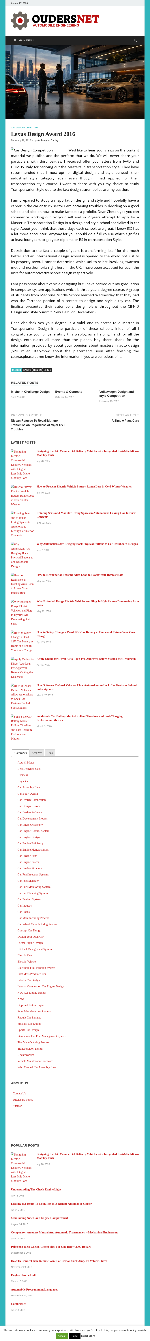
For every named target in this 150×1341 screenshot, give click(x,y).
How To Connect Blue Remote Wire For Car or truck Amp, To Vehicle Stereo (59, 1261)
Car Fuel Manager (28, 880)
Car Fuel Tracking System (33, 893)
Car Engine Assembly (30, 824)
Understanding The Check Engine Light (36, 1189)
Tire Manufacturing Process (33, 1042)
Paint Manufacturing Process (34, 1011)
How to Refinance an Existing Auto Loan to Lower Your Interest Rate (80, 574)
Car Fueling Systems (30, 899)
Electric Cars (25, 955)
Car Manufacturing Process (33, 918)
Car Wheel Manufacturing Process (37, 924)
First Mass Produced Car (32, 974)
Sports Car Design (28, 1029)
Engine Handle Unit (23, 1275)
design (37, 370)
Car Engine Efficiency (30, 843)
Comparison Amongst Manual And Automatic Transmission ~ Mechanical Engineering (64, 1232)
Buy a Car (23, 781)
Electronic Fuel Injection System (36, 967)
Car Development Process (33, 818)
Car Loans (24, 911)
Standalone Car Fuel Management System (42, 1036)
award (27, 370)
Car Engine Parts (27, 855)
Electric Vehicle (27, 961)
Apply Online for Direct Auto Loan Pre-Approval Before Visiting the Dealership (86, 658)
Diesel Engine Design (30, 942)
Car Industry (25, 905)
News (21, 998)
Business (23, 775)
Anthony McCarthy (47, 140)
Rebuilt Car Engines (29, 1017)
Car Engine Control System (33, 830)
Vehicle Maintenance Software (35, 1061)
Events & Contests (68, 391)
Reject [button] (75, 1336)
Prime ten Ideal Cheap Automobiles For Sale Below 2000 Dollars (51, 1246)
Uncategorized (26, 1054)
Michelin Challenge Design (30, 391)
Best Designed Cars (29, 768)
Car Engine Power (28, 862)
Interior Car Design (29, 980)
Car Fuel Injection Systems (33, 874)
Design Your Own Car (31, 936)
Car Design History (29, 806)
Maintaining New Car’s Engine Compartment (39, 1218)
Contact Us (19, 1093)
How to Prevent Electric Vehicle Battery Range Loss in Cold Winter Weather (84, 486)
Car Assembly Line (29, 787)
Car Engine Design (29, 837)
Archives (37, 752)
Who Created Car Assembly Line (37, 1067)
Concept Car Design (29, 930)
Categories (20, 752)
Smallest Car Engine (29, 1023)
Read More (88, 1335)
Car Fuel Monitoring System (34, 886)
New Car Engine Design (32, 992)
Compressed (18, 1303)
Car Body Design (28, 793)
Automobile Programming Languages (34, 1289)
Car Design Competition (24, 128)
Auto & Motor (26, 762)
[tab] (20, 753)
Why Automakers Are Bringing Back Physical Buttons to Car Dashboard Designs (87, 543)
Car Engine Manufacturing (33, 849)
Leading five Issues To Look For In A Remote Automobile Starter (51, 1203)
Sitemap (17, 1105)
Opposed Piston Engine (31, 1005)
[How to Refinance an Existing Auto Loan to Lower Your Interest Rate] (22, 575)
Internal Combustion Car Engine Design (41, 986)
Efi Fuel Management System (35, 949)
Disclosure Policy (23, 1099)
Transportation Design (30, 1048)
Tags (50, 752)
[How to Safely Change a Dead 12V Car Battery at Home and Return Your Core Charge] (22, 632)
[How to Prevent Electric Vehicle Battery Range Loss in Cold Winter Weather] (22, 486)
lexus (47, 370)
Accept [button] (61, 1336)
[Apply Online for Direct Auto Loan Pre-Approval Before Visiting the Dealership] (22, 659)
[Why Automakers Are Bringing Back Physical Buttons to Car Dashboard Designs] (22, 544)
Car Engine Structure (30, 868)
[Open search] (135, 40)
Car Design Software (30, 812)
